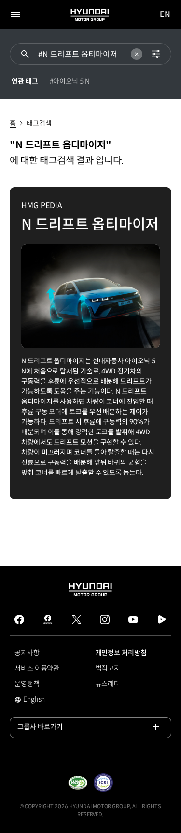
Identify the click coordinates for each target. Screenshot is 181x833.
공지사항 (27, 652)
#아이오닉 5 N (70, 81)
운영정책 (27, 683)
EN (165, 14)
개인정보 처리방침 (121, 652)
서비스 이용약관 (36, 668)
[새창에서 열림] (77, 782)
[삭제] (136, 54)
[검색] (25, 54)
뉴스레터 (108, 683)
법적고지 (108, 668)
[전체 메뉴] (15, 14)
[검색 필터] (156, 54)
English (46, 700)
